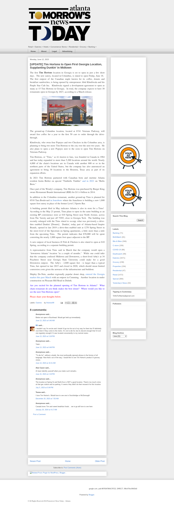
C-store (116, 245)
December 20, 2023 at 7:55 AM (47, 399)
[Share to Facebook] (73, 303)
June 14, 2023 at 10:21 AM (46, 363)
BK (37, 325)
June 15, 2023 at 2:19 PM (45, 374)
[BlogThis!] (68, 303)
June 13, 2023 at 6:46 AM (45, 320)
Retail (115, 275)
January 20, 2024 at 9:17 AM (46, 410)
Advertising (67, 51)
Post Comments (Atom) (72, 468)
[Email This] (66, 303)
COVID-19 (117, 250)
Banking (116, 233)
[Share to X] (71, 303)
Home (33, 51)
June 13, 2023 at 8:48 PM (45, 347)
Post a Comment (39, 414)
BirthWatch (117, 237)
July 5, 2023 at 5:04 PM (44, 387)
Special (116, 279)
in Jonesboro (56, 200)
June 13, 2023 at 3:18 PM (45, 336)
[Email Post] (61, 303)
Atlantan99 (50, 303)
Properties (117, 266)
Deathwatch (117, 254)
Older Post (100, 461)
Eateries (39, 303)
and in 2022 (88, 180)
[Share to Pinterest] (76, 303)
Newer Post (35, 461)
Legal (54, 51)
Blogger (91, 495)
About (43, 51)
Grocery (116, 262)
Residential (117, 270)
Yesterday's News (120, 283)
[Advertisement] (67, 437)
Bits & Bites (117, 241)
